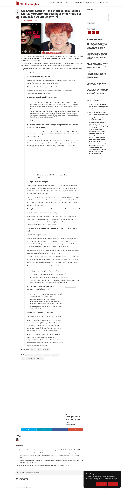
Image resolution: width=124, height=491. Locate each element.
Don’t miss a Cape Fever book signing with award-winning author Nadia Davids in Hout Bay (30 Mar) (50, 450)
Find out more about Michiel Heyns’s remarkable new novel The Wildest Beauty (44, 465)
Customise (91, 484)
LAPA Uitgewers (31, 358)
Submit (99, 2)
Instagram (105, 488)
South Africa (69, 2)
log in (25, 473)
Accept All (113, 484)
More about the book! (29, 20)
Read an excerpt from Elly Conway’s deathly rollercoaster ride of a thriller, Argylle (97, 83)
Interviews (46, 355)
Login (106, 2)
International (84, 2)
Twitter (97, 488)
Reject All (102, 484)
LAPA (23, 358)
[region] (102, 479)
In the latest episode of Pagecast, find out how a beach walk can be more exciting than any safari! (49, 453)
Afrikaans (33, 350)
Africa (77, 2)
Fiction (53, 2)
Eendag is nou (38, 355)
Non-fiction (60, 2)
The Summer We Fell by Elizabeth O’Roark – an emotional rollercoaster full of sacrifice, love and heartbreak (97, 65)
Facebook (91, 488)
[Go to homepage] (29, 3)
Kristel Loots (55, 355)
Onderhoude (40, 358)
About (92, 2)
